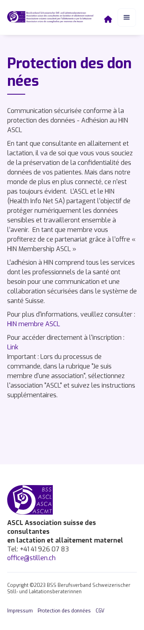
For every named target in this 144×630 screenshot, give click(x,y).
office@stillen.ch (31, 558)
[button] (127, 17)
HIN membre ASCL (33, 324)
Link (12, 347)
